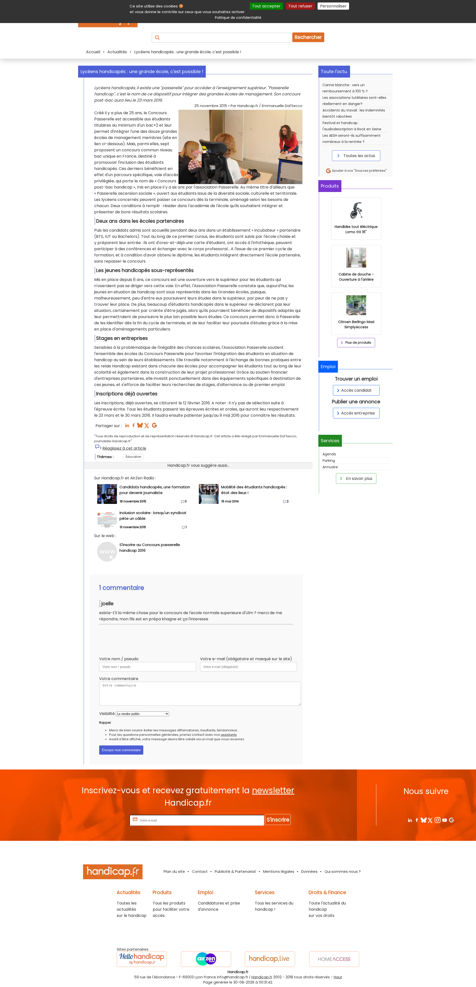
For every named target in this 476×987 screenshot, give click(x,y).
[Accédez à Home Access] (334, 959)
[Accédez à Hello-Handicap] (142, 959)
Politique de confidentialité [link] (238, 17)
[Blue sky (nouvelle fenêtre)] (140, 427)
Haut (338, 977)
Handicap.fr (261, 977)
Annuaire (330, 467)
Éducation (133, 457)
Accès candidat (356, 390)
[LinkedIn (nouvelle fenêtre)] (127, 427)
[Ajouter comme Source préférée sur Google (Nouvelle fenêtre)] (451, 820)
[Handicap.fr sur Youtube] (444, 820)
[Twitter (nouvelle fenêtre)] (147, 427)
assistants (229, 735)
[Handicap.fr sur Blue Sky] (423, 820)
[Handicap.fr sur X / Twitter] (430, 820)
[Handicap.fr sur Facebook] (416, 820)
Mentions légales (278, 871)
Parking (329, 460)
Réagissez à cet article (124, 448)
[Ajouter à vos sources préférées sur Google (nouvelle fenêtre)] (154, 427)
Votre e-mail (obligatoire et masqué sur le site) (246, 659)
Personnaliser (333, 6)
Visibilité (107, 713)
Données (309, 871)
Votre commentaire (118, 679)
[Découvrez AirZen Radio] (206, 959)
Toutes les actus (358, 156)
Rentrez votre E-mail (108, 820)
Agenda (329, 454)
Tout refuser (300, 6)
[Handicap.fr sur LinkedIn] (410, 820)
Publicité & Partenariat (235, 871)
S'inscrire (278, 819)
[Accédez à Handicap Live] (270, 959)
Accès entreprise (358, 413)
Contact (200, 871)
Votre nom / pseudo (119, 659)
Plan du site (174, 871)
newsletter (273, 790)
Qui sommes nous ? (343, 871)
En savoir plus (358, 478)
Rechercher (308, 37)
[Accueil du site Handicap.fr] (113, 872)
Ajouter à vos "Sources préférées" (359, 170)
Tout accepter (266, 6)
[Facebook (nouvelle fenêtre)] (133, 427)
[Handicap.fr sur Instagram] (437, 820)
